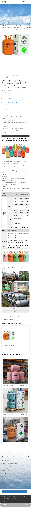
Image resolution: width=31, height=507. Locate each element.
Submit (14, 491)
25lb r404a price (19, 316)
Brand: (4, 111)
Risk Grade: (6, 126)
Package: (5, 122)
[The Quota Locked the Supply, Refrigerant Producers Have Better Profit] (15, 371)
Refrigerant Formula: (8, 128)
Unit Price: (5, 116)
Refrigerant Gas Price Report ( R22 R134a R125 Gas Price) (15, 414)
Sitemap (14, 498)
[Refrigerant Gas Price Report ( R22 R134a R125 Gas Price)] (15, 400)
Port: (4, 115)
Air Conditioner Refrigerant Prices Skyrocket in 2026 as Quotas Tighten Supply (15, 443)
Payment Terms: (7, 120)
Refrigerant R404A (7, 316)
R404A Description (8, 135)
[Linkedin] (2, 501)
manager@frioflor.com (9, 470)
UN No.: (5, 132)
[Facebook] (9, 501)
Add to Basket (11, 102)
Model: (4, 109)
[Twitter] (5, 501)
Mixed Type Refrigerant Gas (9, 319)
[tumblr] (7, 501)
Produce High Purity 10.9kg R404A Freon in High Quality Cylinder (9, 345)
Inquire (11, 98)
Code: (4, 113)
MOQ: (4, 118)
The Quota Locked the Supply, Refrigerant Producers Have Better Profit (15, 385)
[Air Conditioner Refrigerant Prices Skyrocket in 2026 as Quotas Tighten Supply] (15, 429)
